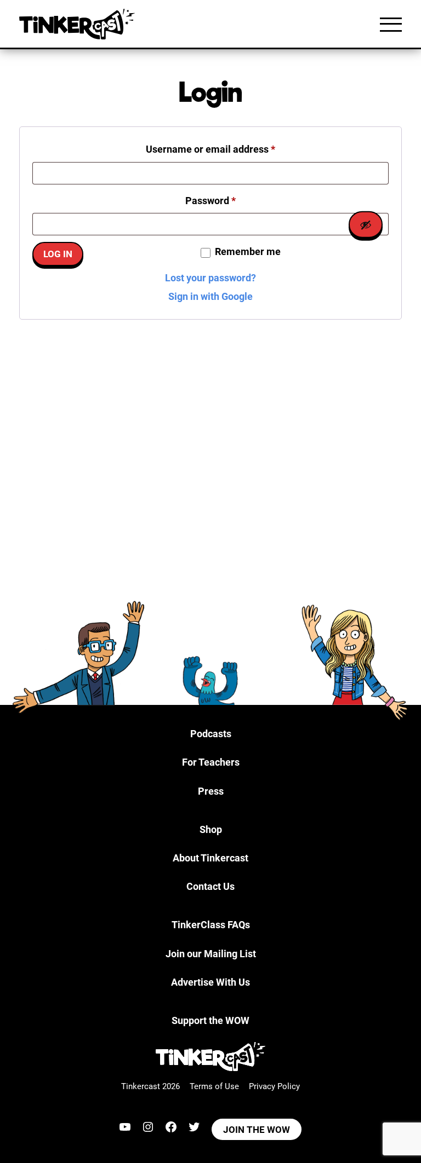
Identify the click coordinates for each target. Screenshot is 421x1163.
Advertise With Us (210, 982)
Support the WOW (210, 1020)
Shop (211, 829)
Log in (57, 253)
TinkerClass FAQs (211, 924)
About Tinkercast (210, 858)
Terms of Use (214, 1086)
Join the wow (256, 1129)
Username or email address (230, 149)
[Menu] (391, 24)
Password (230, 200)
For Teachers (211, 762)
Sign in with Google (210, 296)
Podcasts (210, 733)
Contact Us (210, 886)
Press (211, 791)
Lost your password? (210, 277)
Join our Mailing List (211, 953)
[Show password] (366, 224)
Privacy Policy (274, 1086)
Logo (79, 24)
